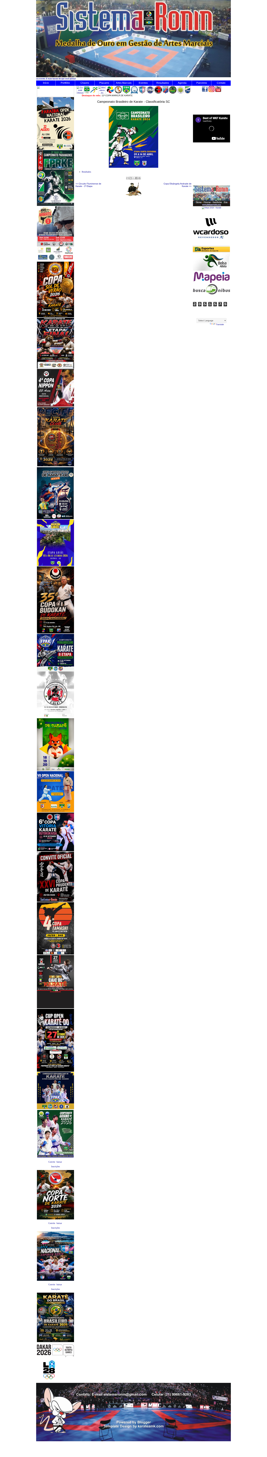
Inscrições (55, 1166)
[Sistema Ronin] (211, 206)
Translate (220, 324)
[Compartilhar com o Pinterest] (139, 178)
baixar (59, 1162)
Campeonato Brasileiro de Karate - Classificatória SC (133, 101)
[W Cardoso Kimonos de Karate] (211, 246)
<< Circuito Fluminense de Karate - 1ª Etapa (88, 185)
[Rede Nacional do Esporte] (211, 270)
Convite (51, 1162)
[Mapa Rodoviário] (211, 283)
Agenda (182, 83)
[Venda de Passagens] (211, 294)
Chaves (85, 83)
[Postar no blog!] (130, 178)
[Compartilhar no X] (133, 178)
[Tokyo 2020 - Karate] (211, 208)
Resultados (162, 83)
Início (46, 83)
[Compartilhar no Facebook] (136, 178)
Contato (221, 83)
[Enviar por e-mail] (127, 178)
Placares (104, 83)
